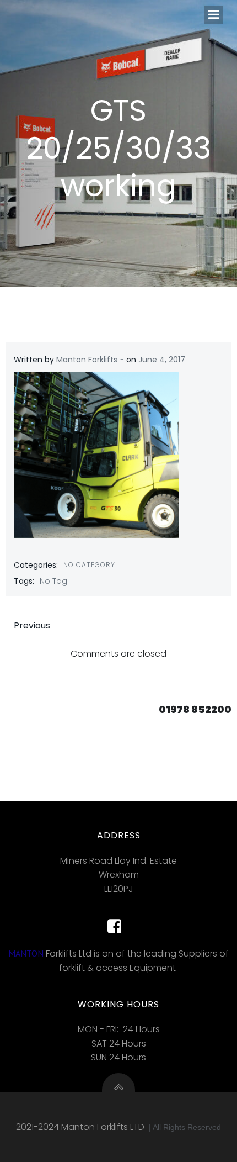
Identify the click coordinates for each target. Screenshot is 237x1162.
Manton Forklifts (86, 359)
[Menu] (213, 15)
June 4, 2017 (161, 359)
